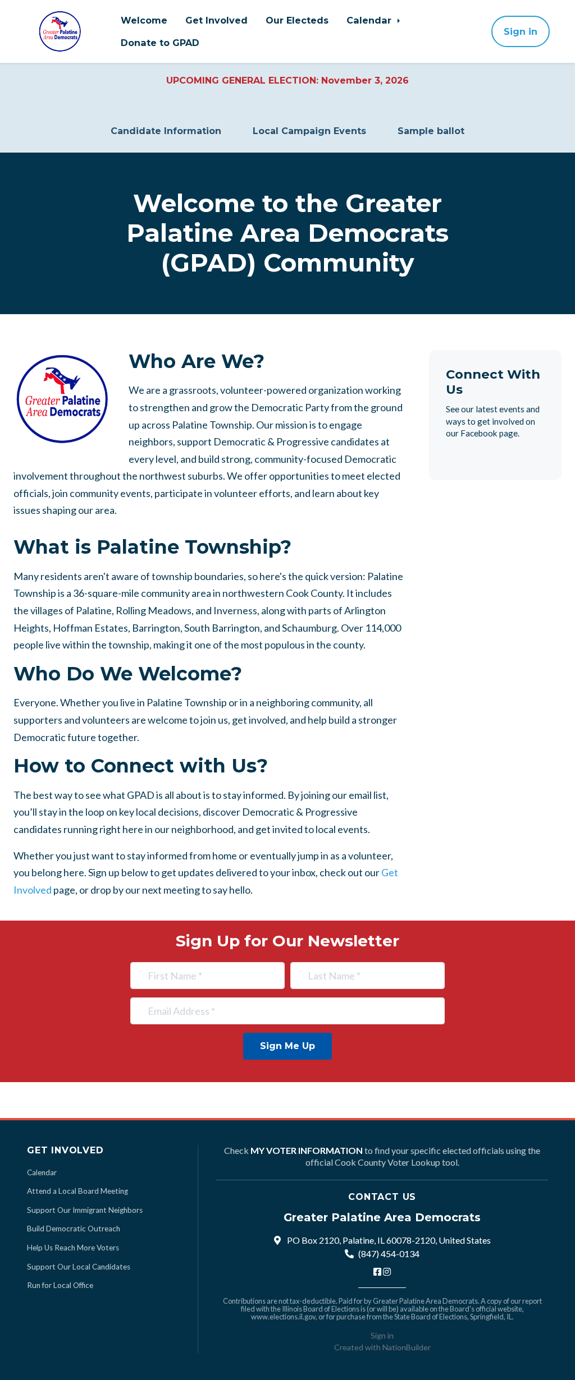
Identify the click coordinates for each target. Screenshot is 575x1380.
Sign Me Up (287, 1046)
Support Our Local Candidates (78, 1266)
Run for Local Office (60, 1285)
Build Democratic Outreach (73, 1228)
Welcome (144, 20)
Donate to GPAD (160, 42)
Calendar (370, 20)
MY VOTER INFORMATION (306, 1150)
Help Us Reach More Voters (73, 1247)
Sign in (520, 31)
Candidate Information (166, 131)
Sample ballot (431, 131)
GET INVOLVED (65, 1150)
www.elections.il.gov (283, 1316)
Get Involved (216, 20)
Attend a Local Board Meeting (77, 1190)
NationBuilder (406, 1347)
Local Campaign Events (309, 131)
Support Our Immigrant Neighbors (85, 1210)
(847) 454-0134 (388, 1253)
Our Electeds (297, 20)
